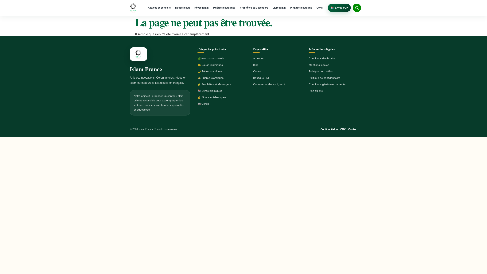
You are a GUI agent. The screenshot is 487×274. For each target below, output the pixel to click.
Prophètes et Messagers (254, 7)
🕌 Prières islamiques (210, 77)
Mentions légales (319, 64)
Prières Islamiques (224, 7)
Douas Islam (182, 7)
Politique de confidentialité (324, 77)
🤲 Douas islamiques (210, 64)
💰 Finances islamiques (211, 97)
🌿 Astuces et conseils (210, 58)
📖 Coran (203, 103)
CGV (343, 129)
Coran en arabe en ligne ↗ (269, 84)
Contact (258, 71)
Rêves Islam (201, 7)
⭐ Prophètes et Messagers (214, 84)
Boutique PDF (261, 77)
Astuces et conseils (159, 7)
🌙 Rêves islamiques (210, 71)
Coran (320, 7)
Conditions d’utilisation (322, 58)
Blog (256, 64)
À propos (258, 58)
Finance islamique (301, 7)
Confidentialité (329, 129)
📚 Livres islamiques (209, 90)
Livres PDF (339, 7)
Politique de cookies (321, 71)
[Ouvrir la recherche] (357, 8)
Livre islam (279, 7)
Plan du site (316, 90)
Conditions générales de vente (327, 84)
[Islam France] (133, 8)
